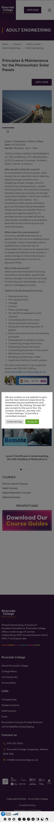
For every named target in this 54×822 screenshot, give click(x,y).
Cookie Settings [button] (14, 421)
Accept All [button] (32, 421)
